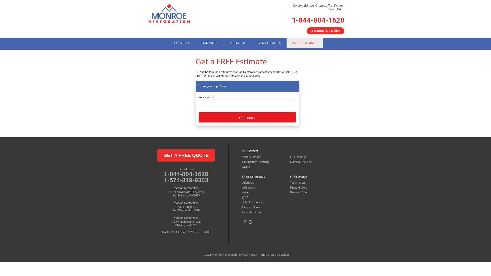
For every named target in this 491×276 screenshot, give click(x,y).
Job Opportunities (253, 202)
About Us (248, 182)
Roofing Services (301, 161)
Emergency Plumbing (255, 161)
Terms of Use (267, 254)
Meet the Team (251, 212)
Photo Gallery (298, 187)
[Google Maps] (250, 222)
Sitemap (283, 254)
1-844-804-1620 (318, 20)
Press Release (251, 207)
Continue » (247, 117)
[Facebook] (245, 222)
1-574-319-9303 (186, 180)
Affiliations (248, 187)
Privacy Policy (248, 254)
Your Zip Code (207, 97)
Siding (246, 166)
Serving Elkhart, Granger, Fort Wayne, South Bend (318, 7)
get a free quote (186, 155)
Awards (247, 192)
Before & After (299, 192)
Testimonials (298, 182)
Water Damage (251, 157)
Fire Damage (298, 157)
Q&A (245, 197)
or (325, 30)
